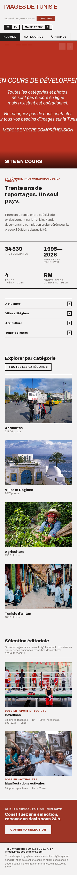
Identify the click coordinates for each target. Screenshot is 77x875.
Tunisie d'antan (16, 332)
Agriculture (13, 323)
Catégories (33, 36)
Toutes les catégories (28, 367)
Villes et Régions (17, 313)
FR (8, 27)
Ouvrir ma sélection (28, 829)
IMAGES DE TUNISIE (30, 6)
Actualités (13, 303)
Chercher (46, 18)
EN (15, 27)
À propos (59, 36)
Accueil (10, 36)
